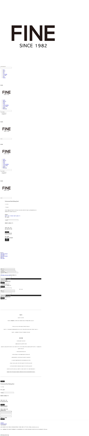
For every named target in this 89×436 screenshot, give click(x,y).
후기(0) (2, 252)
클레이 (4, 70)
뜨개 (3, 69)
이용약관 (2, 422)
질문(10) (2, 257)
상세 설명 (2, 254)
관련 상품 (2, 258)
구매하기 (2, 381)
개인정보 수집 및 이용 (5, 275)
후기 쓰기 (2, 286)
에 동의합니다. (8, 275)
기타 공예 (4, 75)
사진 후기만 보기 (5, 284)
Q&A (4, 76)
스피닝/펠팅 (5, 74)
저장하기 (2, 282)
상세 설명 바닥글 (4, 256)
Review (4, 77)
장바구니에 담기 (4, 406)
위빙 (3, 73)
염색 (3, 71)
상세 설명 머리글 (4, 253)
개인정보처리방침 (3, 423)
